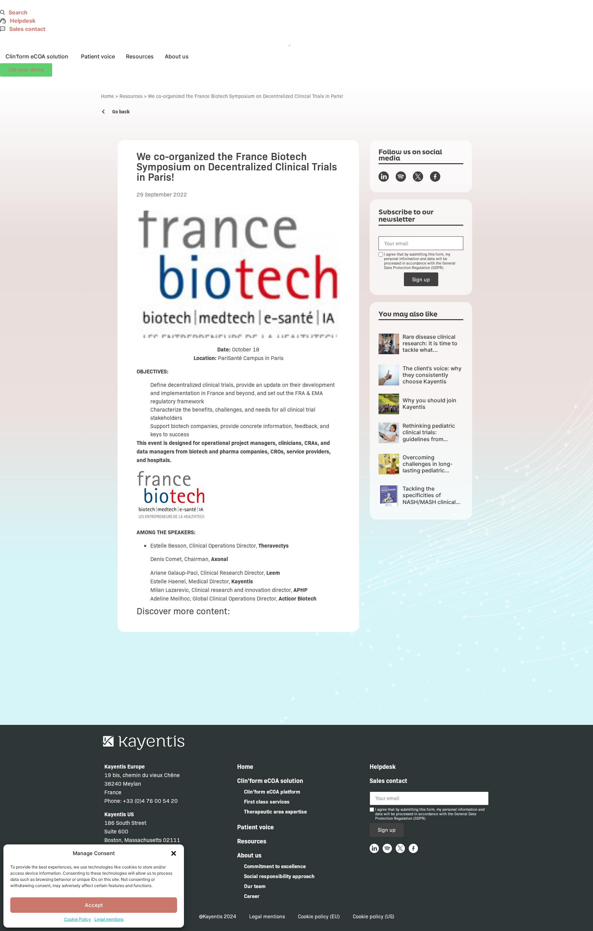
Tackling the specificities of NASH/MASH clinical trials (429, 498)
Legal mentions (109, 919)
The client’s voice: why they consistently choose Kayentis (432, 375)
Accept (94, 905)
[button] (173, 853)
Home (107, 96)
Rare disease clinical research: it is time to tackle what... (430, 343)
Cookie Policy (77, 919)
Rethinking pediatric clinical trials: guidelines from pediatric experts (429, 435)
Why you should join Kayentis (429, 403)
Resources (130, 96)
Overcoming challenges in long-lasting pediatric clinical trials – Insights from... (432, 470)
